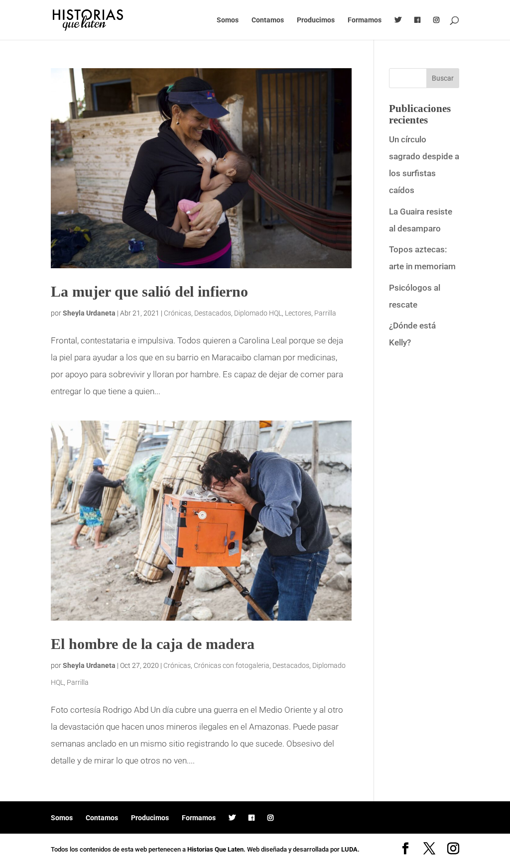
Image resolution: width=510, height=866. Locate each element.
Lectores (298, 313)
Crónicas (177, 313)
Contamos (268, 20)
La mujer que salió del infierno (149, 291)
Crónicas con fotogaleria (231, 665)
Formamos (365, 20)
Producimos (316, 20)
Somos (228, 20)
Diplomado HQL (258, 313)
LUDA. (350, 849)
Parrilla (325, 313)
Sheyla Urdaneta (89, 313)
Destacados (212, 313)
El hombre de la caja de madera (153, 644)
